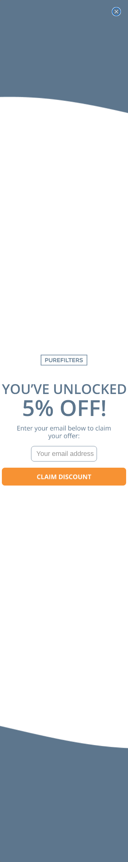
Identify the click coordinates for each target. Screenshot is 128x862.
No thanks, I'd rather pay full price (64, 496)
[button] (64, 477)
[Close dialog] (116, 11)
